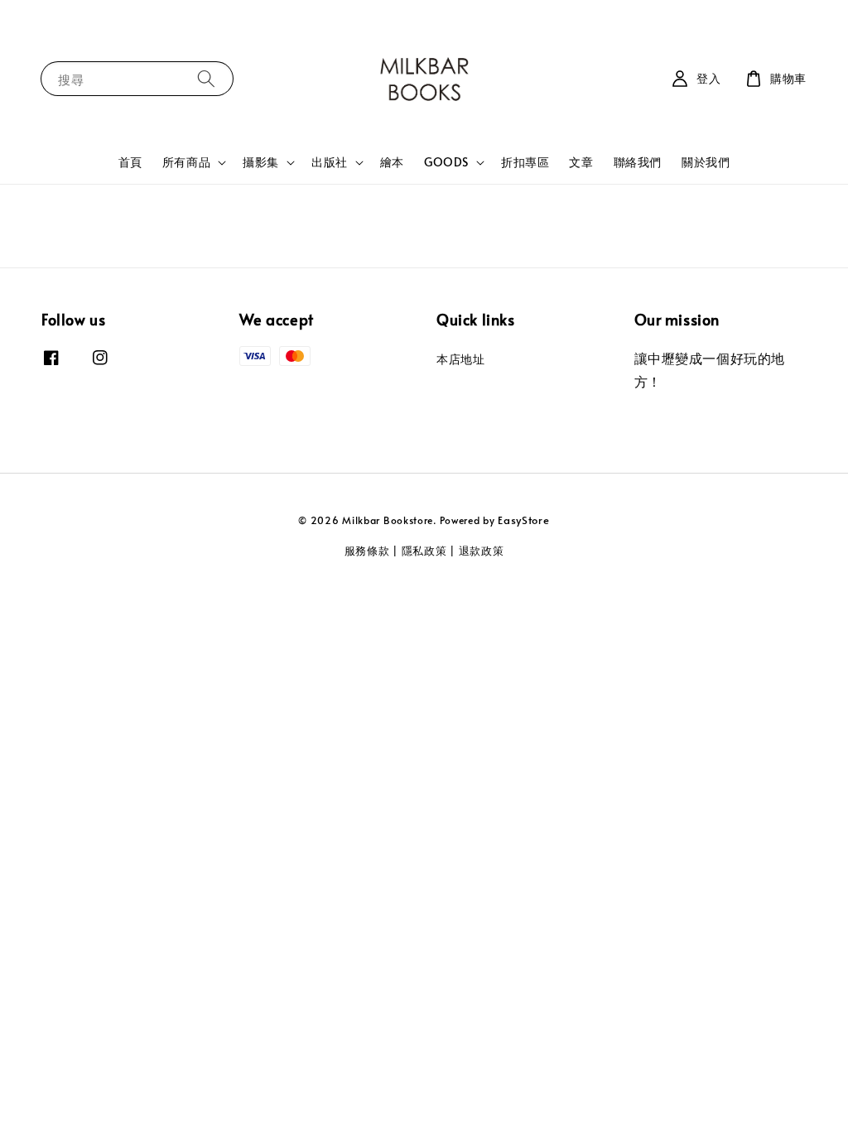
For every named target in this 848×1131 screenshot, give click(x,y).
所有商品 (186, 162)
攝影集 (261, 162)
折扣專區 (525, 162)
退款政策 (481, 550)
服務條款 (367, 550)
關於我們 (706, 162)
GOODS (446, 162)
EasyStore (523, 520)
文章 (581, 162)
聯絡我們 (638, 162)
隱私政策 (424, 550)
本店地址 (460, 359)
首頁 (130, 162)
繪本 (392, 162)
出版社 (329, 162)
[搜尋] (206, 78)
